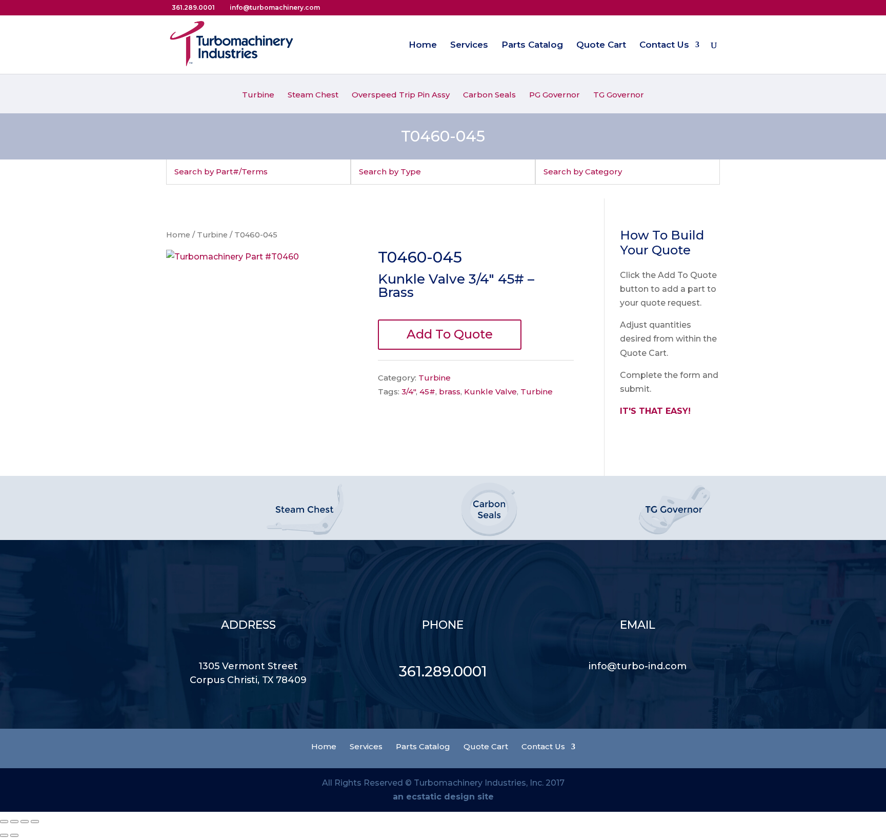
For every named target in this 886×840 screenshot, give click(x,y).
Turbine (258, 95)
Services (469, 45)
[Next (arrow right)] (14, 835)
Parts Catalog (532, 45)
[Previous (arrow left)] (4, 835)
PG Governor (554, 95)
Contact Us (664, 45)
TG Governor (618, 95)
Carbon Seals (489, 95)
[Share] (14, 821)
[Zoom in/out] (35, 821)
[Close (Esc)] (4, 821)
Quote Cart (601, 45)
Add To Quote (450, 334)
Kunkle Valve (490, 391)
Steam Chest (313, 95)
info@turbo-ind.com (638, 666)
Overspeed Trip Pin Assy (401, 95)
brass (449, 391)
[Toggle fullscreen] (25, 821)
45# (427, 391)
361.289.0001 (443, 671)
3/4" (408, 391)
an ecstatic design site (443, 797)
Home (423, 45)
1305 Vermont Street (248, 666)
